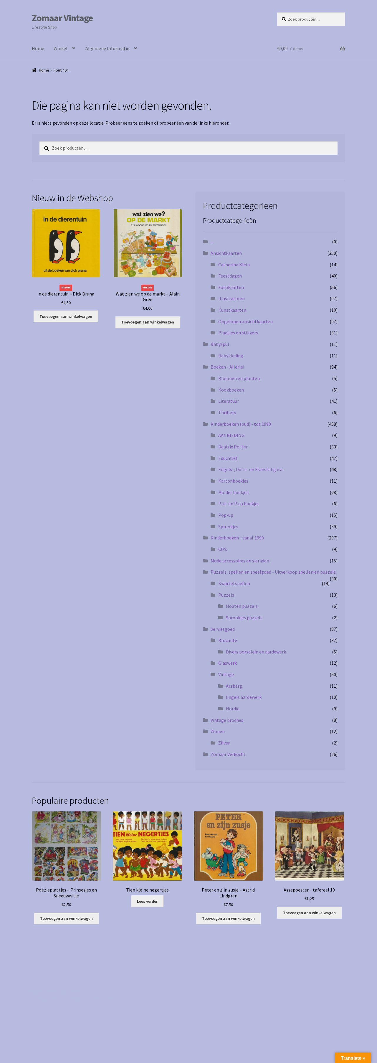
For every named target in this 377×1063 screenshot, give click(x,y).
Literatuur (228, 401)
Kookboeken (231, 390)
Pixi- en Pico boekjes (238, 503)
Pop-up (225, 515)
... (212, 242)
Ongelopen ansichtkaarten (245, 321)
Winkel (60, 48)
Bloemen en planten (239, 378)
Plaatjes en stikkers (238, 333)
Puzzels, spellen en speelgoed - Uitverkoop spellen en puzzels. (274, 572)
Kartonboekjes (233, 481)
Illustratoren (231, 298)
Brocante (227, 640)
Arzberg (234, 686)
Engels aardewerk (244, 697)
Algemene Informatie (107, 48)
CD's (222, 549)
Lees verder (147, 901)
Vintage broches (227, 720)
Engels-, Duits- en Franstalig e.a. (250, 469)
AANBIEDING (231, 435)
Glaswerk (227, 663)
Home (38, 48)
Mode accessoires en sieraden (240, 561)
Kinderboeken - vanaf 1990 (237, 538)
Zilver (224, 743)
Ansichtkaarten (226, 253)
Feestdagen (230, 276)
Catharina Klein (234, 265)
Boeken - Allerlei (227, 367)
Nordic (232, 709)
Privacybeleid (45, 998)
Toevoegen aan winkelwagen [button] (65, 316)
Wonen (218, 731)
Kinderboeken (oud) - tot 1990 (241, 424)
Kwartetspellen (234, 583)
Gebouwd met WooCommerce (93, 998)
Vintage (226, 674)
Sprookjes (228, 526)
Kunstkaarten (232, 310)
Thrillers (227, 412)
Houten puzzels (242, 606)
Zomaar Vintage (62, 18)
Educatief (227, 458)
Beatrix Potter (233, 447)
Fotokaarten (231, 287)
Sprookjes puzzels (244, 617)
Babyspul (220, 344)
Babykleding (230, 356)
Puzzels (226, 595)
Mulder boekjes (233, 492)
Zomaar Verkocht (228, 754)
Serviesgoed (223, 629)
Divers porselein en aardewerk (256, 652)
